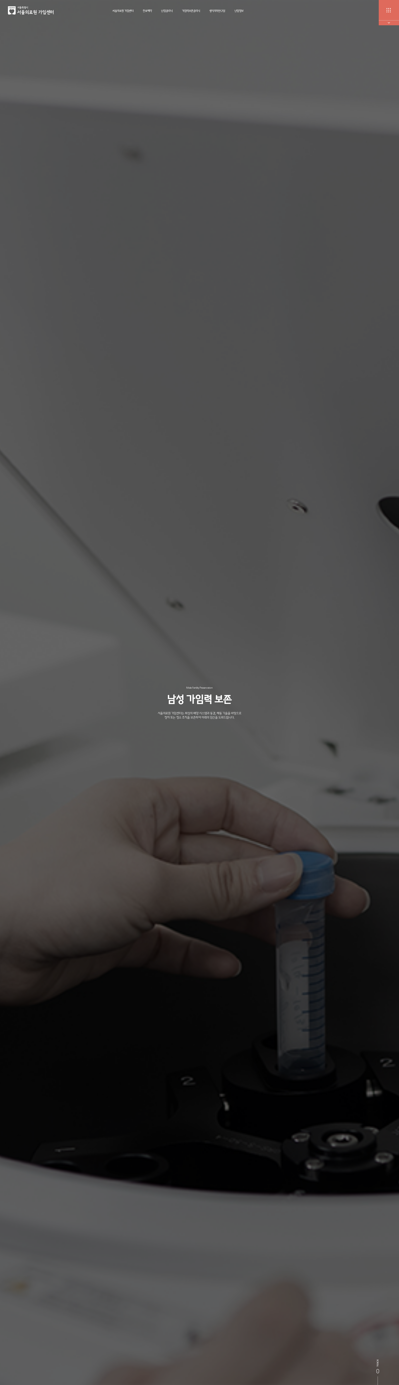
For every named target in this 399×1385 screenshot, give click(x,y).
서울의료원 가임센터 (122, 11)
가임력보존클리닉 (191, 11)
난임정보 (239, 11)
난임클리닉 (167, 11)
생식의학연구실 (217, 11)
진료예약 (147, 11)
